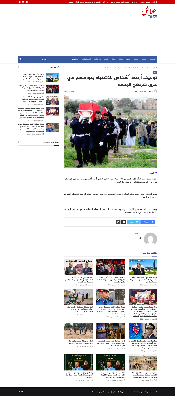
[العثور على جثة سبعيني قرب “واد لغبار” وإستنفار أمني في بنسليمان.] (78, 331)
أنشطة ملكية (86, 59)
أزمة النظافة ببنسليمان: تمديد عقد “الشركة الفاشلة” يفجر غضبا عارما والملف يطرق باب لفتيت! (80, 309)
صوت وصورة (74, 59)
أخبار (146, 67)
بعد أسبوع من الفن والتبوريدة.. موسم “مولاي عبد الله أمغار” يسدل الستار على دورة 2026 (79, 375)
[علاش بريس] (149, 12)
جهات (121, 59)
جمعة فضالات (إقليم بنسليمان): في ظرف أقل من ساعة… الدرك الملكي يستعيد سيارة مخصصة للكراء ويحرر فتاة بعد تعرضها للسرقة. (111, 310)
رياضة (113, 59)
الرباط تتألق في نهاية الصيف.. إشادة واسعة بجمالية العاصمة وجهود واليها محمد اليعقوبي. (143, 279)
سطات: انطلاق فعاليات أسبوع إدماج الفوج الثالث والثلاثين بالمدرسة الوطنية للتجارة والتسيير (99, 2)
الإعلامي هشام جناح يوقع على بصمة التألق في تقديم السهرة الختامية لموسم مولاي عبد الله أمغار (111, 375)
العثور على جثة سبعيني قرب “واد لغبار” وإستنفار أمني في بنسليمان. (80, 342)
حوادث (136, 59)
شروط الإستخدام (118, 392)
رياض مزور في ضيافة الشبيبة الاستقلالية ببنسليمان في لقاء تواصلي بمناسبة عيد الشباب (79, 279)
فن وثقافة (97, 59)
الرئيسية (152, 59)
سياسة (144, 59)
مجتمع (128, 59)
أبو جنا (151, 91)
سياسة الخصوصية (104, 392)
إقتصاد (106, 59)
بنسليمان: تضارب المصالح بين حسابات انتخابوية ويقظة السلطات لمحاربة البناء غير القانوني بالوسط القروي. (143, 375)
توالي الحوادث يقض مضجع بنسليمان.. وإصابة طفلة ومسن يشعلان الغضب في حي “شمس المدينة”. (111, 343)
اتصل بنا (92, 392)
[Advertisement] (87, 37)
